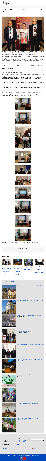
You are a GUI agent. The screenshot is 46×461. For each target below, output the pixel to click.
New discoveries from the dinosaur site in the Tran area (29, 315)
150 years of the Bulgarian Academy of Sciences (22, 441)
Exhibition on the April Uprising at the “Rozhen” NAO (28, 269)
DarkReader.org (30, 455)
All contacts (4, 446)
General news (16, 14)
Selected (21, 14)
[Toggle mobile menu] (43, 1)
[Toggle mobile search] (41, 1)
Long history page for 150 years (21, 443)
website (13, 281)
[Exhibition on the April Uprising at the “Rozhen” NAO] (28, 259)
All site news (4, 448)
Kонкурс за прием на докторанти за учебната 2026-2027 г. (29, 285)
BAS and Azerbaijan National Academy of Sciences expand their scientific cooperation (6, 270)
